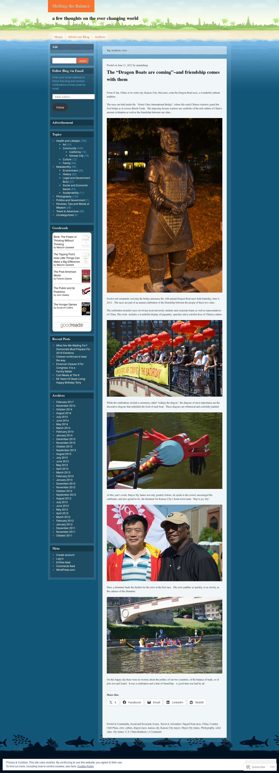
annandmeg (142, 65)
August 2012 (63, 498)
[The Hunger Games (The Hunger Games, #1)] (86, 314)
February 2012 (65, 520)
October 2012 (64, 491)
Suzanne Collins (65, 307)
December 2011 (65, 528)
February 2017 (65, 402)
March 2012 (63, 517)
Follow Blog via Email (67, 70)
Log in (60, 558)
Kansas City (76, 155)
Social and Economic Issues (144, 723)
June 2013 (62, 461)
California (75, 152)
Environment (70, 170)
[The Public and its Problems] (86, 298)
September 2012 (66, 494)
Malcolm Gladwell (65, 247)
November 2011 (65, 531)
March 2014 (63, 428)
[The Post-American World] (86, 281)
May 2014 (62, 424)
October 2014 (64, 409)
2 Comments (155, 731)
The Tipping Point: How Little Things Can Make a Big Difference (67, 257)
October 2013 (64, 446)
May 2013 (62, 465)
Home (58, 36)
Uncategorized (65, 215)
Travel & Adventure (170, 723)
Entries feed (63, 562)
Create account (65, 555)
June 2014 (62, 420)
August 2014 (63, 413)
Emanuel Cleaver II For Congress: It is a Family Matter (69, 367)
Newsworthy (63, 166)
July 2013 (62, 457)
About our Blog (78, 36)
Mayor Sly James (191, 727)
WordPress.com (65, 569)
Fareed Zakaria (64, 278)
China (205, 723)
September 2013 (66, 450)
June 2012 (62, 505)
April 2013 (62, 468)
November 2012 (65, 487)
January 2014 (64, 435)
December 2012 (65, 483)
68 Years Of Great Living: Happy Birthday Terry (71, 380)
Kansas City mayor (170, 727)
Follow (60, 107)
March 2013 (63, 472)
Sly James (118, 731)
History (67, 174)
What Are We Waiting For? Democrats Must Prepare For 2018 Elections (73, 349)
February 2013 (65, 476)
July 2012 (62, 502)
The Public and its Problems (64, 289)
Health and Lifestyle (68, 140)
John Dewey (63, 295)
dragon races (140, 727)
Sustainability (71, 192)
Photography (207, 727)
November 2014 (65, 405)
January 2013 (64, 480)
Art (64, 144)
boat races (196, 723)
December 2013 (65, 439)
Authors (100, 36)
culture (128, 727)
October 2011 (64, 535)
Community (123, 723)
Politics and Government (70, 200)
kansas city (153, 727)
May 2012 (62, 509)
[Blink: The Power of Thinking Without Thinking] (86, 246)
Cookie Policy (85, 766)
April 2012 (62, 513)
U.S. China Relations (136, 731)
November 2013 (65, 442)
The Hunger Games (65, 304)
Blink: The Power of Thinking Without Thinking (65, 240)
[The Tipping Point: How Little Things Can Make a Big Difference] (86, 264)
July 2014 (62, 416)
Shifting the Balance (71, 6)
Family (67, 163)
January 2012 (64, 524)
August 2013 (63, 454)
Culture (67, 159)
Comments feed (65, 566)
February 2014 (65, 431)
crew (121, 727)
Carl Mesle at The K (68, 375)
